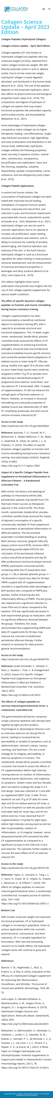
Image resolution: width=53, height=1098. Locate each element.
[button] (44, 9)
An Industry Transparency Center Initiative (32, 1094)
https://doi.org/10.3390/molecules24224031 (25, 1023)
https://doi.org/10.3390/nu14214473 (20, 695)
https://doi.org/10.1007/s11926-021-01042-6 (25, 1067)
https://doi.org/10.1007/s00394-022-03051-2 (25, 903)
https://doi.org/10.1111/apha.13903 (20, 465)
